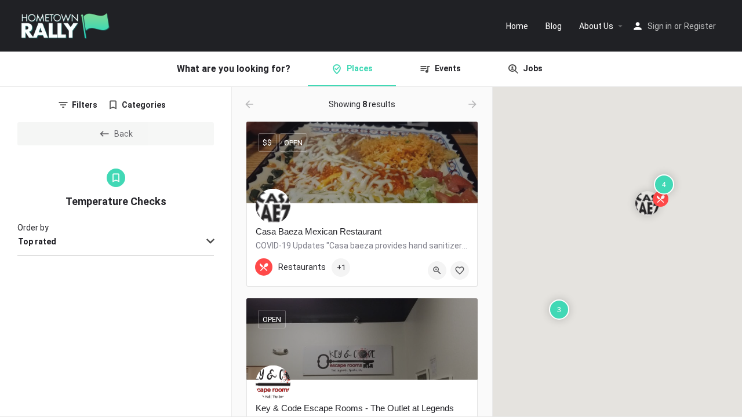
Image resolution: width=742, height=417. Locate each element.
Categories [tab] (144, 104)
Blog (553, 26)
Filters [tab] (84, 104)
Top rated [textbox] (37, 241)
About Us (596, 26)
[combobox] (115, 242)
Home (517, 26)
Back (123, 133)
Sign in (660, 26)
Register (700, 26)
